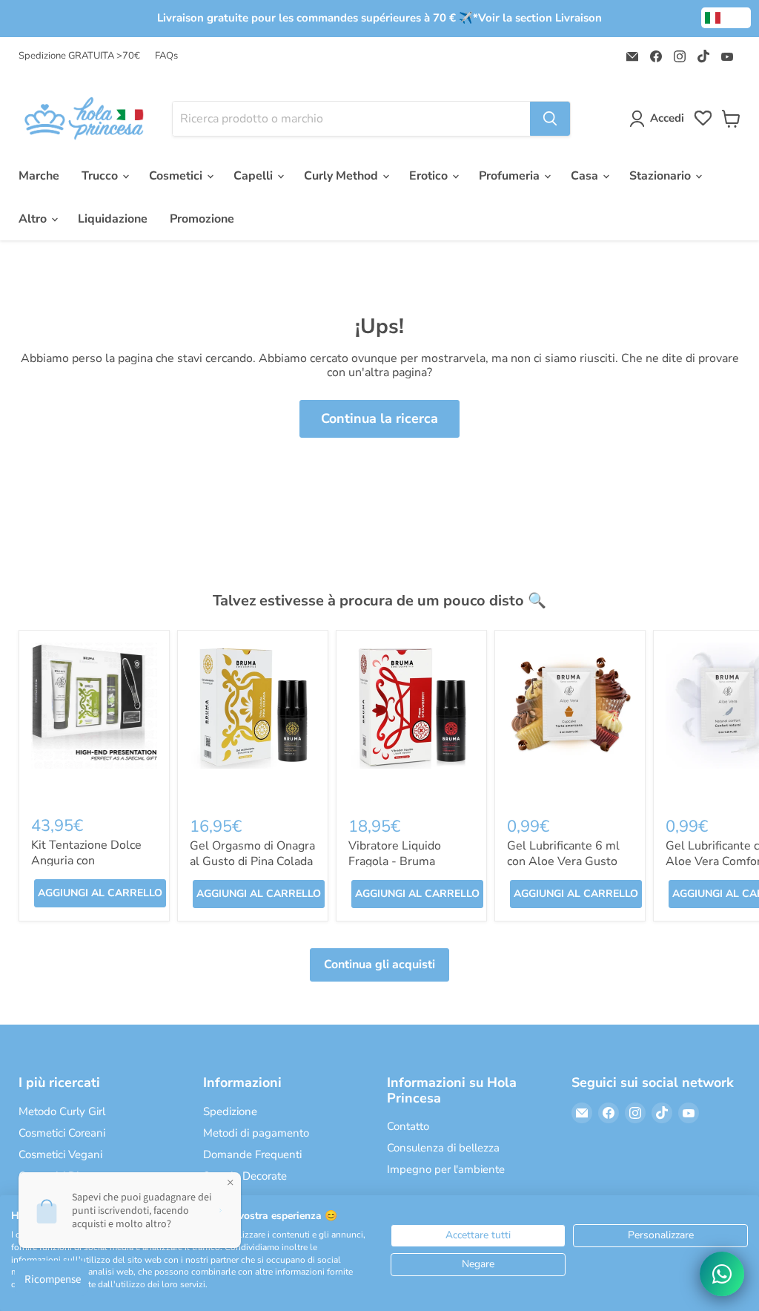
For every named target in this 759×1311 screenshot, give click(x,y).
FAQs (166, 56)
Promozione (202, 219)
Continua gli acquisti (379, 964)
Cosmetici (177, 176)
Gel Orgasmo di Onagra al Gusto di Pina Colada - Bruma (252, 861)
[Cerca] (550, 119)
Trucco (101, 176)
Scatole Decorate (245, 1176)
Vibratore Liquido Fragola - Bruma (394, 854)
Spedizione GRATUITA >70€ (79, 56)
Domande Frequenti (252, 1154)
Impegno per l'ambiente (446, 1169)
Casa (586, 176)
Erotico (430, 176)
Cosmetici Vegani (60, 1154)
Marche (39, 176)
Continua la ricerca (379, 418)
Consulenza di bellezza (443, 1147)
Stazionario (661, 176)
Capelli (254, 176)
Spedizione (230, 1111)
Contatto (408, 1126)
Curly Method (342, 176)
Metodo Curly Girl (62, 1111)
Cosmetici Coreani (62, 1133)
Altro (34, 219)
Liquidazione (113, 219)
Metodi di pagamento (256, 1133)
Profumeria (511, 176)
